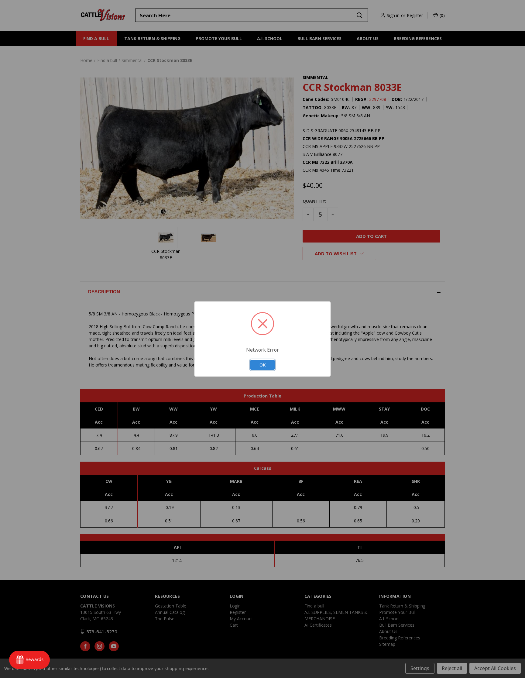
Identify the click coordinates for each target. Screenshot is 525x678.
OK (262, 365)
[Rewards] (29, 660)
